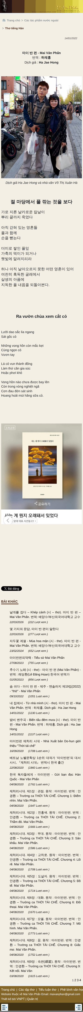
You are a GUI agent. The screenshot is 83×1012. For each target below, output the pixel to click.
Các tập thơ (27, 989)
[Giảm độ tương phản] (79, 47)
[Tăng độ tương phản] (74, 47)
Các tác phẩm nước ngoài (41, 20)
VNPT (21, 999)
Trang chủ (13, 20)
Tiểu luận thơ (47, 989)
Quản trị (32, 999)
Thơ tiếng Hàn (14, 28)
